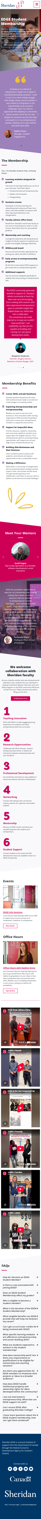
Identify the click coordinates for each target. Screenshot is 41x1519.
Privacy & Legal (14, 1505)
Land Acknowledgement (28, 1505)
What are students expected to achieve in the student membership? (18, 1347)
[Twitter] (10, 1469)
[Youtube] (31, 1469)
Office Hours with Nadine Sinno (19, 967)
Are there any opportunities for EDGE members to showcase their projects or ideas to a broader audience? (20, 1374)
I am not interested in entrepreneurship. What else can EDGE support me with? (20, 1399)
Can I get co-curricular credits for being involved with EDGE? (19, 1328)
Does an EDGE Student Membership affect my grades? (18, 1294)
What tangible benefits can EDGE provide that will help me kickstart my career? (20, 1319)
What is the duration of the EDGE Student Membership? (19, 1309)
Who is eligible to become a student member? (17, 1302)
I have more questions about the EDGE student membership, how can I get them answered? (19, 1418)
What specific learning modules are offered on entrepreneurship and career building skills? (19, 1337)
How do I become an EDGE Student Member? (16, 1278)
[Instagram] (15, 1469)
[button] (3, 114)
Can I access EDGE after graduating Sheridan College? (18, 1408)
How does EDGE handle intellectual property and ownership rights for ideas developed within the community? (20, 1387)
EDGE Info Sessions (12, 912)
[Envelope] (26, 1469)
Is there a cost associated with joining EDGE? (18, 1286)
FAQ (6, 1505)
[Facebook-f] (20, 1469)
